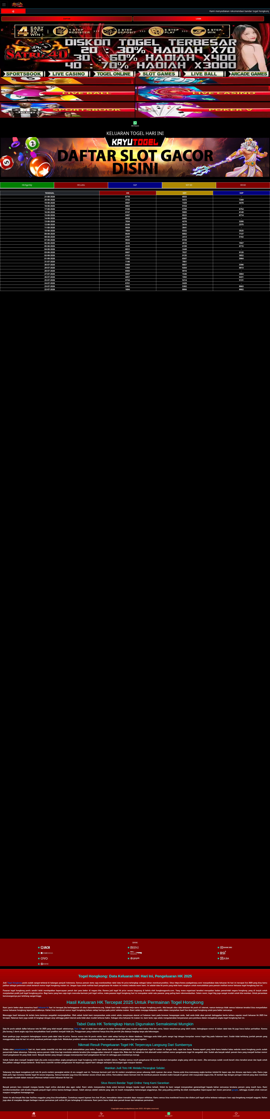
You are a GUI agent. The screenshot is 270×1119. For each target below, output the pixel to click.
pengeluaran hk (21, 1049)
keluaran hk (43, 1007)
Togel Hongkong (14, 983)
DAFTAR (66, 19)
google (235, 1090)
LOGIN (198, 19)
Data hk (77, 1029)
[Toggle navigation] (4, 4)
